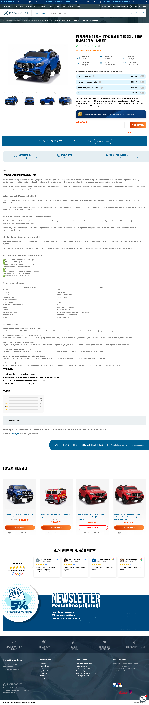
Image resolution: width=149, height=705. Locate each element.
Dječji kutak (14, 20)
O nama (7, 6)
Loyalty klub (60, 6)
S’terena (42, 6)
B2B (78, 6)
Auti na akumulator (36, 20)
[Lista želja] (137, 13)
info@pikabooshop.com (121, 6)
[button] (69, 99)
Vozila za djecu (24, 20)
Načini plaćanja (81, 666)
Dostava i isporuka (82, 671)
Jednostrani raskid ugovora (86, 673)
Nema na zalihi (92, 527)
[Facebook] (131, 6)
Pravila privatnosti (82, 676)
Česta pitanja (18, 6)
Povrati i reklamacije (83, 668)
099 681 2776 (105, 6)
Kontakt (71, 6)
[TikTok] (139, 6)
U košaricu (139, 125)
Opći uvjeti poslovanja (84, 663)
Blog (51, 6)
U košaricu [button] (57, 527)
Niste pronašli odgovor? (79, 445)
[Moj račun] (132, 13)
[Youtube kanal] (144, 6)
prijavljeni (15, 434)
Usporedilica (31, 6)
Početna (6, 20)
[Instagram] (135, 6)
